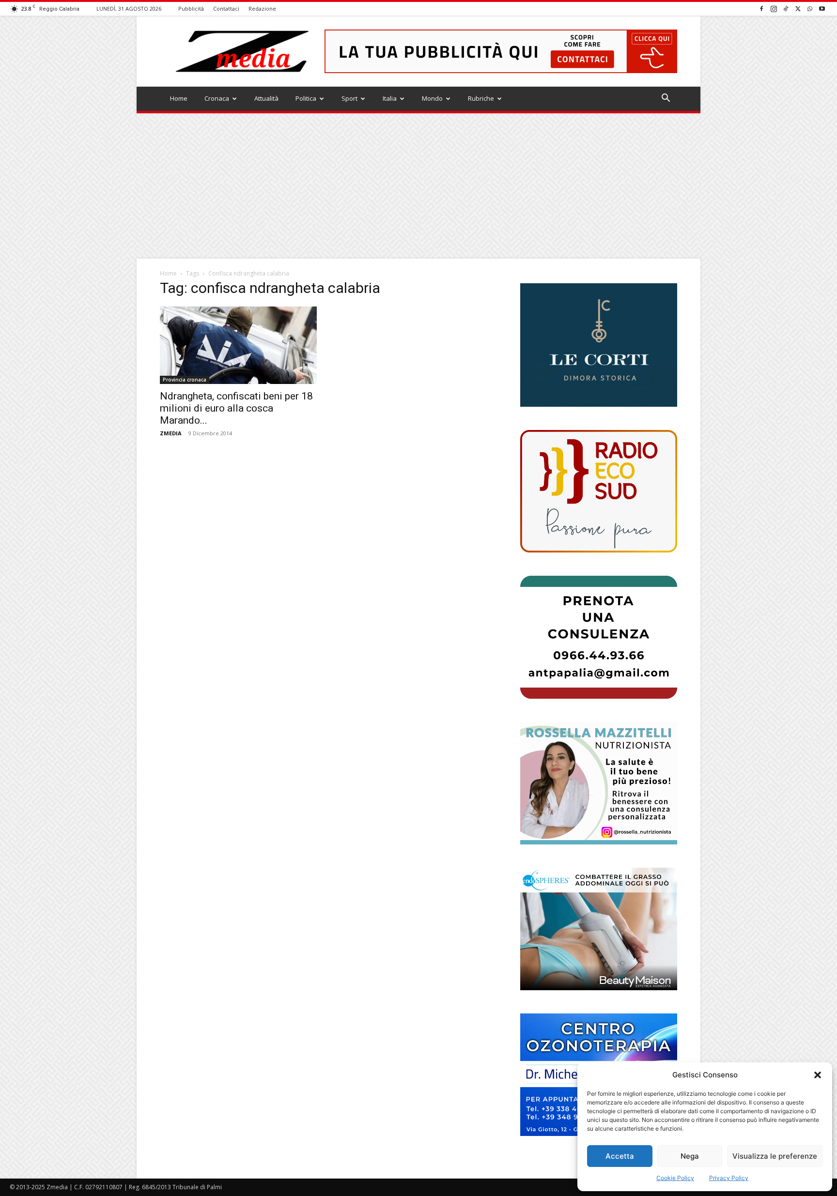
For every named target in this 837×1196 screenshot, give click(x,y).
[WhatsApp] (810, 8)
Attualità (266, 98)
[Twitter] (797, 8)
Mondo (432, 98)
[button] (817, 1075)
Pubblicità (191, 8)
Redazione (262, 8)
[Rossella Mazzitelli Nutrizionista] (598, 783)
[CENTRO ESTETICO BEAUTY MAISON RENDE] (598, 929)
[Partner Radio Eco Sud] (598, 491)
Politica (305, 98)
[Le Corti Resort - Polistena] (598, 345)
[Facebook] (761, 8)
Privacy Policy (728, 1177)
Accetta (619, 1156)
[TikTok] (785, 8)
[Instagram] (773, 8)
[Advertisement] (418, 186)
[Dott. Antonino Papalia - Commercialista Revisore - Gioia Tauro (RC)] (598, 637)
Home (178, 98)
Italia (390, 98)
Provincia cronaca (184, 379)
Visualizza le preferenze (774, 1156)
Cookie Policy (675, 1177)
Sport (349, 98)
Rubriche (481, 98)
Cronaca (216, 98)
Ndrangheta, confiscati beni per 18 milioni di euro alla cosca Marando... (236, 408)
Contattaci (226, 8)
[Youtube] (822, 8)
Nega (690, 1156)
